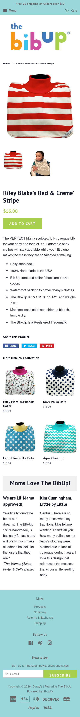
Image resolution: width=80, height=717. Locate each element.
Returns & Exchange (40, 617)
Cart (73, 10)
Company (40, 612)
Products (40, 606)
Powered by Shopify (40, 691)
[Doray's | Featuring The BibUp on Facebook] (30, 643)
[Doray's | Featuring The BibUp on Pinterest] (40, 643)
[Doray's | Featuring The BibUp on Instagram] (49, 643)
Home (6, 63)
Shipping (40, 623)
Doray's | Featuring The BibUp (51, 686)
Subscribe (60, 675)
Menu (12, 10)
